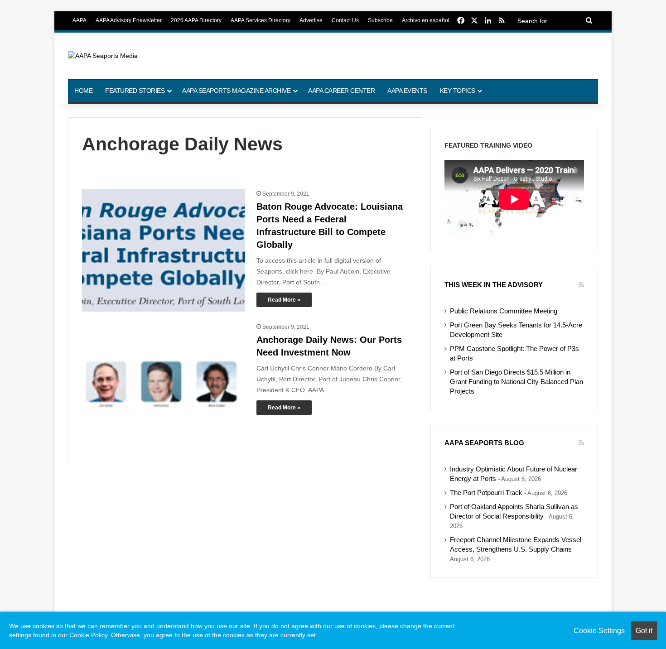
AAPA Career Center (341, 90)
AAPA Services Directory (260, 20)
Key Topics (457, 90)
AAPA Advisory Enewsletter (129, 20)
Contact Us (345, 20)
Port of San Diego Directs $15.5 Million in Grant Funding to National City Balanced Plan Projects (516, 382)
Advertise (311, 20)
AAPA (79, 20)
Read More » (284, 300)
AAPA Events (407, 90)
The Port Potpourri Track (486, 492)
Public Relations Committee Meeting (503, 311)
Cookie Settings (599, 631)
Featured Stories (134, 90)
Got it (644, 631)
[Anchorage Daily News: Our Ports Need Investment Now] (163, 385)
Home (83, 90)
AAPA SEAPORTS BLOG (484, 443)
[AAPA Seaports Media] (103, 56)
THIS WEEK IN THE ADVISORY (493, 284)
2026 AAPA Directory (196, 20)
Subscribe (380, 20)
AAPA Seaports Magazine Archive (236, 90)
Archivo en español (425, 20)
